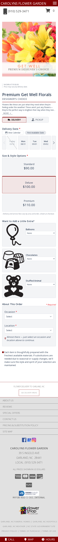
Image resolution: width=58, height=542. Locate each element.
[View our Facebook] (24, 441)
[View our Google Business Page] (29, 441)
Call (10, 539)
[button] (50, 12)
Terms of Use (49, 531)
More (6, 113)
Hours (49, 539)
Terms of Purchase (30, 531)
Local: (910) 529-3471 (29, 462)
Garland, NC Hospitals (45, 521)
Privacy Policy (9, 531)
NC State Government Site (41, 526)
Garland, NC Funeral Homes (16, 521)
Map (30, 539)
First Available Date (35, 132)
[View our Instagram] (34, 441)
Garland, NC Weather (14, 526)
